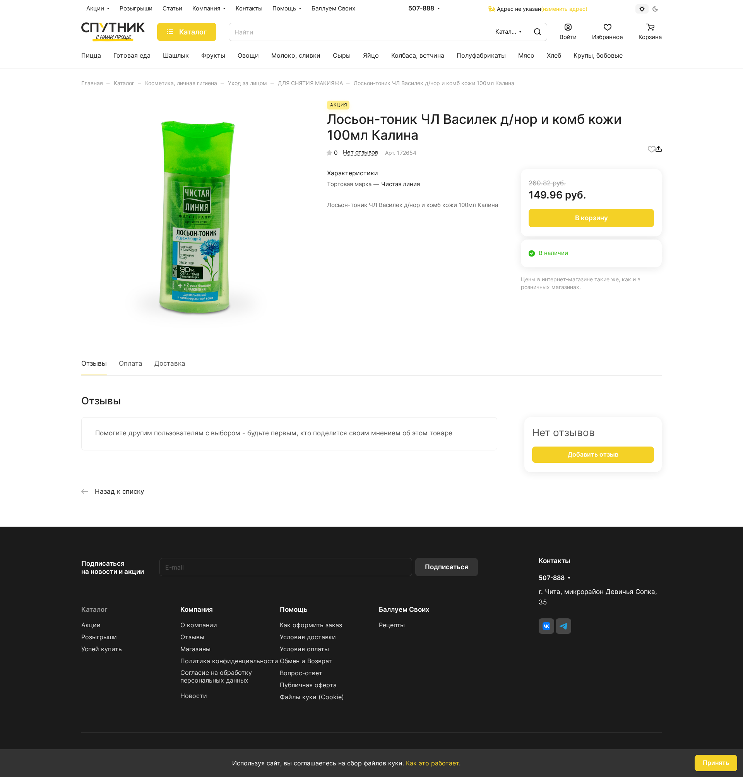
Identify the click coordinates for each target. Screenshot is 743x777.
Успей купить (101, 649)
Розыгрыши (99, 637)
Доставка (169, 363)
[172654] (196, 215)
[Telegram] (563, 626)
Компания (196, 609)
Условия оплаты (304, 649)
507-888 (421, 8)
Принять (716, 763)
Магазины (195, 649)
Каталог (94, 609)
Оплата (130, 363)
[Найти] (537, 32)
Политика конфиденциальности (229, 661)
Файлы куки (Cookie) (312, 697)
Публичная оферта (308, 685)
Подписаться (446, 567)
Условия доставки (308, 637)
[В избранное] (652, 149)
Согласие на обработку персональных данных (216, 676)
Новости (193, 696)
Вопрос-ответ (301, 673)
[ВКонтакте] (546, 626)
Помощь (294, 609)
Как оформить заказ (311, 625)
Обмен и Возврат (306, 661)
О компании (198, 625)
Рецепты (392, 625)
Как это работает (432, 763)
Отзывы (94, 363)
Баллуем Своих (404, 609)
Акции (91, 625)
